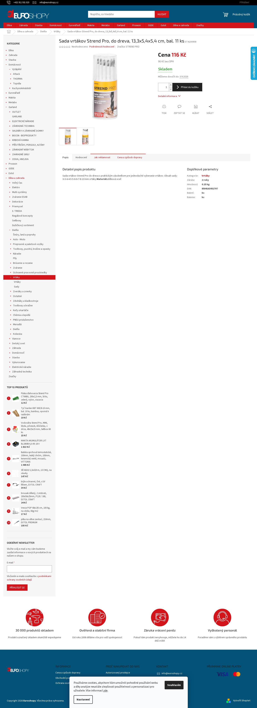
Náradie (17, 254)
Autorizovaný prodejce (118, 672)
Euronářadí (14, 93)
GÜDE (11, 168)
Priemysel (17, 206)
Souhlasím (174, 685)
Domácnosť (18, 353)
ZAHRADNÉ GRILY (20, 154)
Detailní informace (167, 96)
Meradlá (17, 324)
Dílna (11, 50)
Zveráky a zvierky (22, 291)
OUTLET (16, 112)
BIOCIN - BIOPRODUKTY (24, 135)
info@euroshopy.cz (172, 673)
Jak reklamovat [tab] (102, 157)
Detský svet (18, 343)
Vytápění (16, 69)
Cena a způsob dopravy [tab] (129, 157)
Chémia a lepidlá (21, 315)
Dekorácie (17, 201)
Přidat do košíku (190, 87)
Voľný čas (17, 183)
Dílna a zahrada (16, 178)
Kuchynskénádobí (21, 88)
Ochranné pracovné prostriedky (30, 272)
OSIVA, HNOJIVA (20, 159)
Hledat (162, 14)
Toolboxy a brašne (23, 305)
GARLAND (17, 116)
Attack (16, 74)
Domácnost (15, 64)
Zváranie (17, 268)
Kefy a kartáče (20, 310)
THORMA (17, 79)
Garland (13, 107)
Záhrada (16, 348)
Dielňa (15, 230)
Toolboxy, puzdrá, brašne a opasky (31, 249)
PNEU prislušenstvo (23, 320)
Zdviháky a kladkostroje (25, 301)
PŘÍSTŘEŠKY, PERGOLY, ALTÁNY (28, 145)
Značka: (128, 46)
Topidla (17, 83)
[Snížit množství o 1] (170, 89)
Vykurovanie (18, 362)
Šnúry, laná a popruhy (24, 234)
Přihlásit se (17, 587)
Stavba (12, 60)
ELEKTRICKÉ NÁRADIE (23, 121)
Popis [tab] (66, 157)
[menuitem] (9, 25)
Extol (11, 173)
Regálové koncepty (22, 216)
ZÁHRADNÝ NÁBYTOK (23, 149)
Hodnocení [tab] (81, 157)
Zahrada (13, 55)
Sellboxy (16, 220)
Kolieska (17, 334)
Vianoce (16, 339)
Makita (12, 97)
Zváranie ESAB (19, 197)
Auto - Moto (19, 239)
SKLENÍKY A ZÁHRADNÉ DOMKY (28, 131)
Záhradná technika (22, 371)
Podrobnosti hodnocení (101, 46)
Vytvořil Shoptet (241, 701)
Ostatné (17, 296)
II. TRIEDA (17, 211)
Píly (15, 258)
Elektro (16, 187)
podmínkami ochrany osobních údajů (29, 578)
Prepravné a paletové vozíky (28, 244)
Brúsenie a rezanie (23, 263)
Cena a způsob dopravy (67, 672)
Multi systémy (19, 192)
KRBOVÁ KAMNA (20, 140)
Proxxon (13, 164)
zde (105, 690)
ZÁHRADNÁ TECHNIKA (23, 126)
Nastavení (83, 699)
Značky (12, 376)
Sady (16, 286)
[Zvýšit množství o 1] (170, 85)
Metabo (13, 102)
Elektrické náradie (21, 367)
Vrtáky (16, 277)
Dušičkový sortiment (23, 225)
